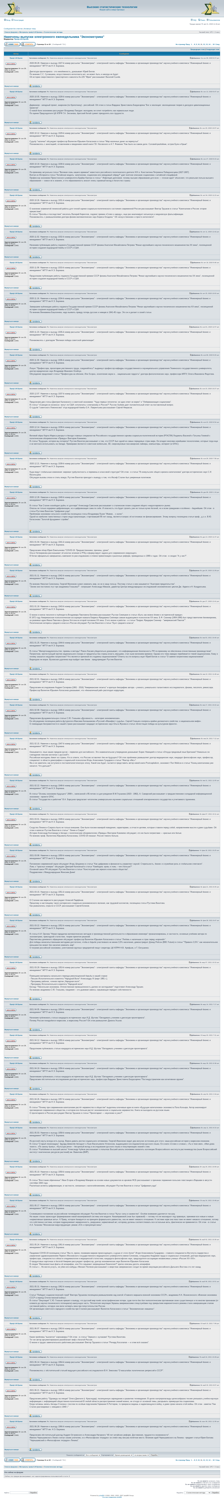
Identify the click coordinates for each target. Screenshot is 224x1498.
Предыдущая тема (197, 49)
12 (204, 44)
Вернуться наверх (12, 86)
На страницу (180, 44)
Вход (8, 20)
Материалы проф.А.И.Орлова (30, 32)
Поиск (202, 20)
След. (217, 44)
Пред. (188, 44)
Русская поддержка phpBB (112, 1497)
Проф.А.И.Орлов (21, 39)
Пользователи (214, 20)
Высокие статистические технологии (112, 7)
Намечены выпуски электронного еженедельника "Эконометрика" (54, 36)
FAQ (194, 20)
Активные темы (30, 29)
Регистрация (18, 20)
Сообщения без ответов (13, 29)
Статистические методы (53, 32)
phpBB (101, 1495)
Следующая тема (212, 49)
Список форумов (11, 32)
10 (199, 44)
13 (207, 44)
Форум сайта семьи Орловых (112, 10)
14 (209, 44)
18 (214, 44)
